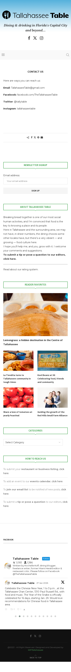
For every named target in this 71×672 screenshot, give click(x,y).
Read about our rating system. (20, 269)
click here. (9, 258)
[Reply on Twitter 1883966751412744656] (7, 609)
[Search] (67, 55)
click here (57, 481)
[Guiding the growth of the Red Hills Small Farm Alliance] (52, 397)
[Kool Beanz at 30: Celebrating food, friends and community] (52, 361)
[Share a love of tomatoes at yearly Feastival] (18, 397)
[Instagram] (41, 38)
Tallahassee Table (23, 583)
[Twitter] (35, 38)
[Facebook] (29, 38)
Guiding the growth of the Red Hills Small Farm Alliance (52, 413)
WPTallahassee (35, 650)
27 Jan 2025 (42, 583)
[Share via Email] (42, 137)
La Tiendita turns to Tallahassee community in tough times (17, 378)
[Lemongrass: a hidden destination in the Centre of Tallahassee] (35, 314)
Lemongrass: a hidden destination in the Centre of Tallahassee (33, 342)
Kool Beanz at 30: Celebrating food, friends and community (50, 378)
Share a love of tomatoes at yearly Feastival (17, 413)
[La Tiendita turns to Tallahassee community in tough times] (18, 361)
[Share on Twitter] (35, 137)
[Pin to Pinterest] (38, 137)
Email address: (11, 175)
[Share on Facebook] (31, 137)
